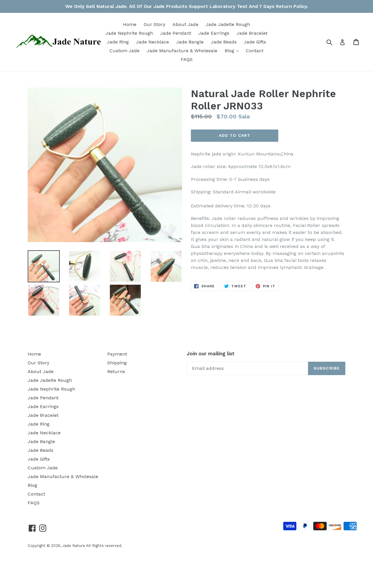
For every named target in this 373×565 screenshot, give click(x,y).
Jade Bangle (190, 42)
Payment (117, 354)
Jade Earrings (213, 33)
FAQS (187, 59)
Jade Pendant (175, 33)
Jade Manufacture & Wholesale (182, 50)
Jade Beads (224, 42)
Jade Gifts (255, 42)
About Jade (185, 24)
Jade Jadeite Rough (228, 24)
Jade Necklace (152, 42)
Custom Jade (125, 50)
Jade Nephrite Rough (129, 33)
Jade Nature (73, 545)
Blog (233, 50)
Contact (254, 50)
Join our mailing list (210, 353)
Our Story (154, 24)
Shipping (117, 362)
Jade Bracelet (252, 33)
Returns (116, 371)
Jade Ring (118, 42)
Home (129, 24)
